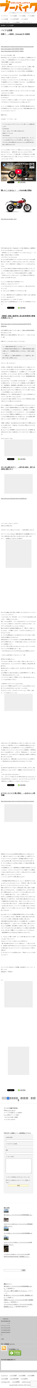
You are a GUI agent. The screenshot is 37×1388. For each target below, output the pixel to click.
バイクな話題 (13, 15)
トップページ (4, 15)
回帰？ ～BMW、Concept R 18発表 (15, 34)
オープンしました (10, 1110)
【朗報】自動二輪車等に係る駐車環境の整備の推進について (18, 317)
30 (27, 1098)
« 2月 (2, 1339)
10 (21, 1098)
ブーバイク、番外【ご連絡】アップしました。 (16, 1290)
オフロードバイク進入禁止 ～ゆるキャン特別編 (18, 794)
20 (24, 1098)
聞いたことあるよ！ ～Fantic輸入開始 (16, 190)
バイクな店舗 (4, 19)
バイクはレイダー (5, 22)
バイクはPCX (24, 19)
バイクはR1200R (14, 19)
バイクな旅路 (31, 15)
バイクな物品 (22, 15)
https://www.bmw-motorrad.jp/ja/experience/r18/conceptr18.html (17, 46)
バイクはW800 (16, 22)
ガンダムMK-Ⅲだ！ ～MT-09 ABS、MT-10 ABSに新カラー (18, 468)
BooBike (3, 25)
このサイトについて (27, 22)
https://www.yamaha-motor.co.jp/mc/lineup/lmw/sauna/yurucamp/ (17, 801)
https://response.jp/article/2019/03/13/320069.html (14, 498)
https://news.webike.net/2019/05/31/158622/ (12, 51)
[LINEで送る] (22, 182)
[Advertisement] (19, 39)
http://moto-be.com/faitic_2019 (8, 219)
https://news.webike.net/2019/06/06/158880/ (12, 49)
